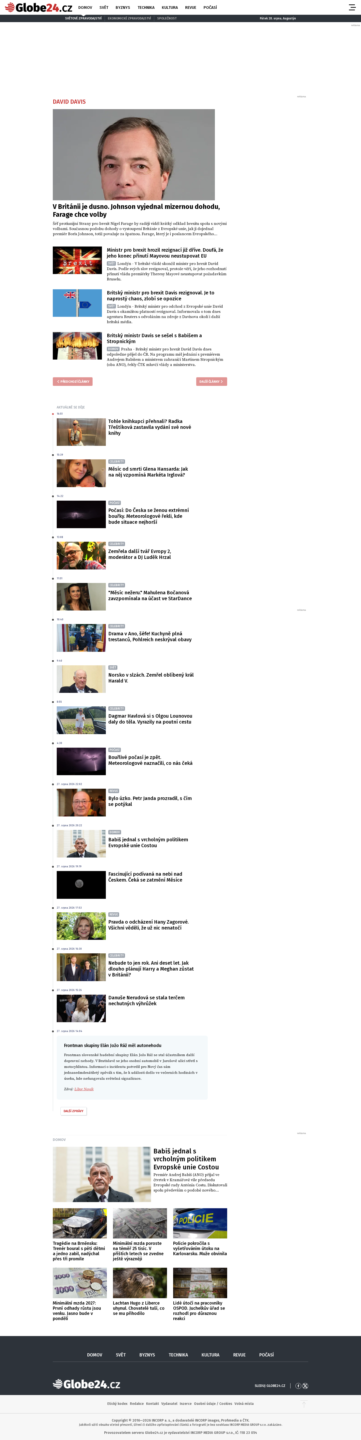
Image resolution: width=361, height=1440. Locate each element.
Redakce (137, 1404)
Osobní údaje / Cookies (213, 1404)
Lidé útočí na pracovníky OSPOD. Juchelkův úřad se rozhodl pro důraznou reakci (199, 1310)
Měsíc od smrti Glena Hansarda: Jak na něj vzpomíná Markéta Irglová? (148, 472)
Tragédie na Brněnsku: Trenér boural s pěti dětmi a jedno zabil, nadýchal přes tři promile (79, 1251)
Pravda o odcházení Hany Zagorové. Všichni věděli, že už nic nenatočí (148, 925)
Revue (190, 7)
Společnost (167, 18)
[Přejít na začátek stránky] (304, 1404)
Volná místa (244, 1404)
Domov (85, 7)
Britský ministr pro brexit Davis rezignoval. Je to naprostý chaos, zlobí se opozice (160, 296)
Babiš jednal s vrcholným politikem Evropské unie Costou (148, 842)
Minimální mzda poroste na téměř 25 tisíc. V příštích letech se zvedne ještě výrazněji (138, 1251)
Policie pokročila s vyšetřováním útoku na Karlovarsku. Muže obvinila (200, 1248)
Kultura (170, 7)
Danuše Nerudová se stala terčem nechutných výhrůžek (146, 1000)
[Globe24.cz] (38, 7)
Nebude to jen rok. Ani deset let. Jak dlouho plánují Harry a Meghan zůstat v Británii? (151, 969)
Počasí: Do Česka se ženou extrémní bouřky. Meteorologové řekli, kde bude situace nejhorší (148, 516)
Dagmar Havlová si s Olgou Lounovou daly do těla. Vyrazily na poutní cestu (150, 719)
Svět (103, 7)
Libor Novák (84, 1089)
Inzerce (186, 1404)
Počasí (210, 7)
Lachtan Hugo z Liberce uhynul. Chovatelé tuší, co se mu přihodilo (139, 1308)
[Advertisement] (270, 172)
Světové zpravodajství (83, 18)
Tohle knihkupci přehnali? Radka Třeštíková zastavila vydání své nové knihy (149, 427)
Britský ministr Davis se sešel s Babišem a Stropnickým (154, 338)
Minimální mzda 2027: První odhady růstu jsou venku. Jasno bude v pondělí (77, 1310)
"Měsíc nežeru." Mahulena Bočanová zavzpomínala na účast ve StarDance (150, 595)
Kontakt (152, 1404)
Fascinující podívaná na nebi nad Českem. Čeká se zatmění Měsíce (145, 877)
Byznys (123, 7)
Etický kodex (117, 1404)
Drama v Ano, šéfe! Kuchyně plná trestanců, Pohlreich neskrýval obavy (150, 636)
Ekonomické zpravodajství (129, 18)
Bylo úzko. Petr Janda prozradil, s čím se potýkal (150, 801)
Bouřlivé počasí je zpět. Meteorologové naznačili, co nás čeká (150, 760)
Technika (146, 7)
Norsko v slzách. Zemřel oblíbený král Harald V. (151, 678)
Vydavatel (169, 1404)
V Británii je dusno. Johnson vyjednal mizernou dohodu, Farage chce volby (136, 210)
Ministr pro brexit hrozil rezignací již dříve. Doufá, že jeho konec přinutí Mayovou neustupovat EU (165, 253)
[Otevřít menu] (352, 7)
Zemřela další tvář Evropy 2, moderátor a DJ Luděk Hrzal (139, 554)
